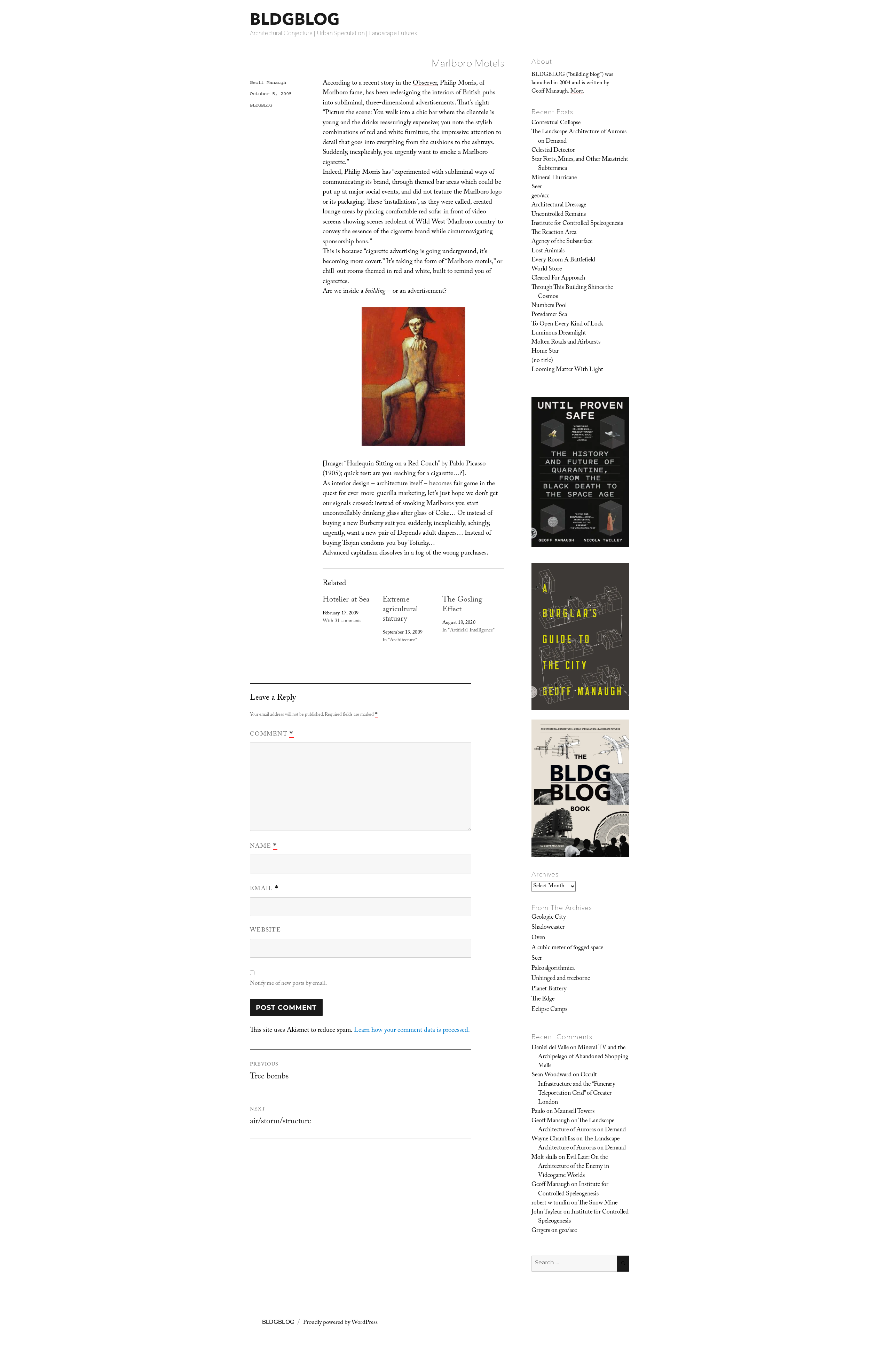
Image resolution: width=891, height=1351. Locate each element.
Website (265, 930)
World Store (546, 269)
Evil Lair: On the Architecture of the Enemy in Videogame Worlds (573, 1167)
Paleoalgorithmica (553, 969)
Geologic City (548, 917)
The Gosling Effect (462, 605)
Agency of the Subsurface (561, 242)
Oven (538, 938)
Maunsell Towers (574, 1112)
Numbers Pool (549, 306)
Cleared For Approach (558, 278)
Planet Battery (549, 989)
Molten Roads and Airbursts (565, 342)
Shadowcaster (548, 927)
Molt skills (544, 1158)
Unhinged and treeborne (560, 979)
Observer (425, 83)
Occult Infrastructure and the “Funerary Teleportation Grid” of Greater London (576, 1089)
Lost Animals (548, 251)
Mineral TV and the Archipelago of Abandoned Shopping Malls (583, 1057)
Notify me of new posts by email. (288, 984)
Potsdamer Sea (549, 315)
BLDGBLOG (295, 19)
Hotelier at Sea (346, 600)
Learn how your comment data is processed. (412, 1030)
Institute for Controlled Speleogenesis (577, 224)
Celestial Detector (553, 151)
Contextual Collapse (556, 123)
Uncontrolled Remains (558, 215)
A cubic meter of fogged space (567, 948)
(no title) (542, 361)
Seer (536, 187)
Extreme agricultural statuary (400, 610)
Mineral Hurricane (554, 178)
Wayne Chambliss (553, 1139)
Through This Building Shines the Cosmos (572, 292)
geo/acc (540, 196)
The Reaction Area (553, 233)
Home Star (545, 351)
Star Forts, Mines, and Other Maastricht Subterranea (579, 164)
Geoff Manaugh (268, 82)
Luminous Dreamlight (558, 333)
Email (264, 889)
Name (263, 846)
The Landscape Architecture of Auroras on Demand (578, 137)
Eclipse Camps (549, 1010)
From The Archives (561, 907)
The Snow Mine (597, 1203)
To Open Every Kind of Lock (567, 324)
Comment (272, 734)
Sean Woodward (551, 1075)
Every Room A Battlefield (563, 260)
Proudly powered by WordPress (340, 1323)
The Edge (542, 999)
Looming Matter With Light (567, 370)
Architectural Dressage (558, 205)
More (576, 91)
